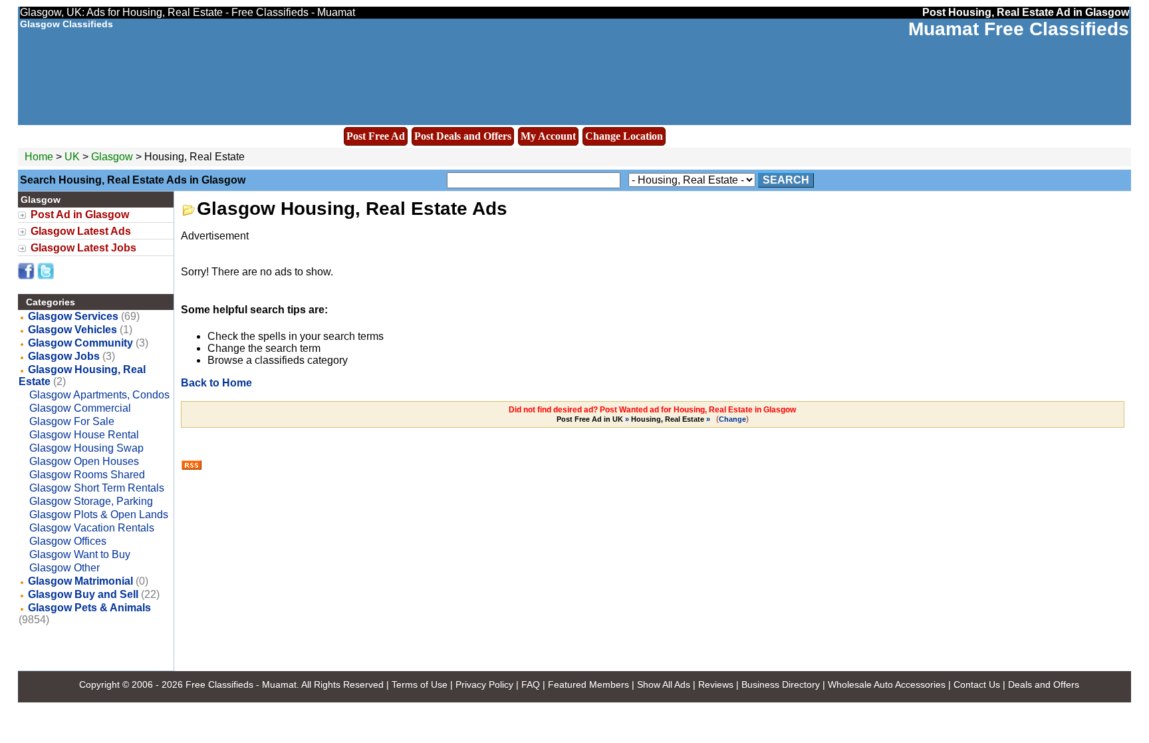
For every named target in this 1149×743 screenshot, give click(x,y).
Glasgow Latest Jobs (83, 247)
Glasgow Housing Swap (86, 448)
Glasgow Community (80, 343)
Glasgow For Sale (71, 421)
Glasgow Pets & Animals (89, 607)
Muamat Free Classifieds (1018, 29)
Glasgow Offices (67, 541)
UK (72, 156)
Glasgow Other (64, 567)
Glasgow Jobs (64, 356)
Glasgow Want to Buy (79, 554)
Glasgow (113, 156)
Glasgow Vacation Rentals (91, 527)
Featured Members (588, 684)
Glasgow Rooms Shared (87, 474)
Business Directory (780, 684)
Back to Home (216, 382)
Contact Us (977, 684)
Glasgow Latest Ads (81, 231)
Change (732, 419)
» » (634, 419)
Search (786, 180)
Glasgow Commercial (80, 408)
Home (39, 156)
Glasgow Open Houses (84, 461)
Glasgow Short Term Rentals (96, 488)
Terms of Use (419, 684)
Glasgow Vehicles (72, 329)
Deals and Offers (1043, 684)
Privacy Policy (484, 684)
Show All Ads (663, 684)
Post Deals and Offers (462, 136)
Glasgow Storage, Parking (91, 501)
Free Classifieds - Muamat (241, 684)
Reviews (715, 684)
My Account (548, 136)
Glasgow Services (73, 316)
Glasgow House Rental (84, 434)
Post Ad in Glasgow (80, 214)
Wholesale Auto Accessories (887, 684)
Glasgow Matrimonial (80, 581)
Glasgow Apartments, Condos (99, 394)
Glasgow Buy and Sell (83, 594)
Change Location (624, 136)
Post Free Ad (375, 136)
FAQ (530, 684)
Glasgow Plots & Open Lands (98, 514)
